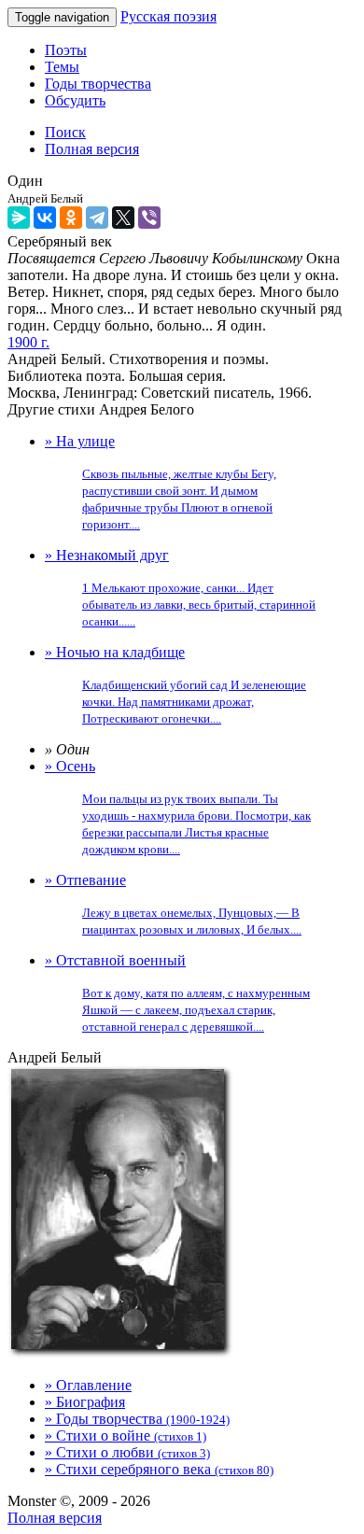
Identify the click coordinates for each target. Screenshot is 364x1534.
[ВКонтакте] (45, 217)
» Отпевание (173, 904)
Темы (62, 67)
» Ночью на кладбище (175, 684)
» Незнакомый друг (180, 587)
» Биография (85, 1402)
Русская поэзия (168, 16)
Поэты (66, 50)
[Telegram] (97, 217)
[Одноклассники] (71, 217)
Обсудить (75, 100)
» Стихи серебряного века (159, 1469)
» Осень (178, 807)
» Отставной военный (177, 993)
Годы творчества (98, 83)
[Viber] (149, 217)
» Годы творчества (137, 1419)
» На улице (160, 482)
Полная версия (54, 1518)
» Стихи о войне (125, 1435)
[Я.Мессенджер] (18, 217)
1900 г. (28, 342)
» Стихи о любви (127, 1452)
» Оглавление (88, 1385)
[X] (123, 217)
